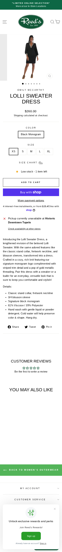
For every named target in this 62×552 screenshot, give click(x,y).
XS (13, 151)
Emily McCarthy (31, 90)
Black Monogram (31, 134)
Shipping (18, 115)
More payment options (31, 200)
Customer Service (30, 499)
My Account (30, 488)
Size (31, 145)
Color (31, 128)
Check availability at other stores (24, 229)
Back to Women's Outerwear (33, 470)
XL (48, 151)
